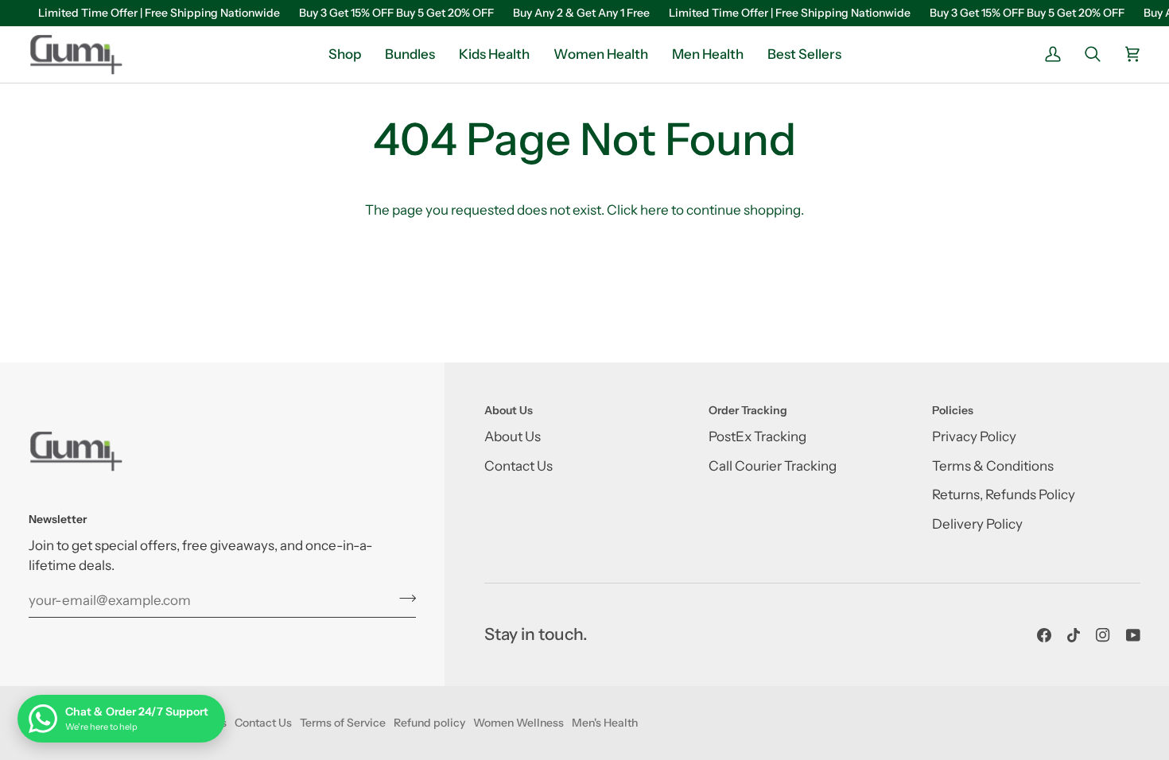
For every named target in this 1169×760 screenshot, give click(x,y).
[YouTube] (1133, 635)
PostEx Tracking (757, 436)
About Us (512, 436)
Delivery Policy (977, 524)
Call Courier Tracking (773, 466)
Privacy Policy (974, 436)
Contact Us (518, 466)
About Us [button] (508, 410)
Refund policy (429, 722)
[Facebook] (1044, 635)
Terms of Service (343, 722)
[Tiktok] (1073, 635)
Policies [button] (952, 410)
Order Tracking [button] (748, 410)
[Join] (403, 598)
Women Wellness (518, 722)
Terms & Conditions (993, 466)
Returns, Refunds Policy (1003, 494)
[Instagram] (1103, 635)
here (654, 210)
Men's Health (605, 722)
